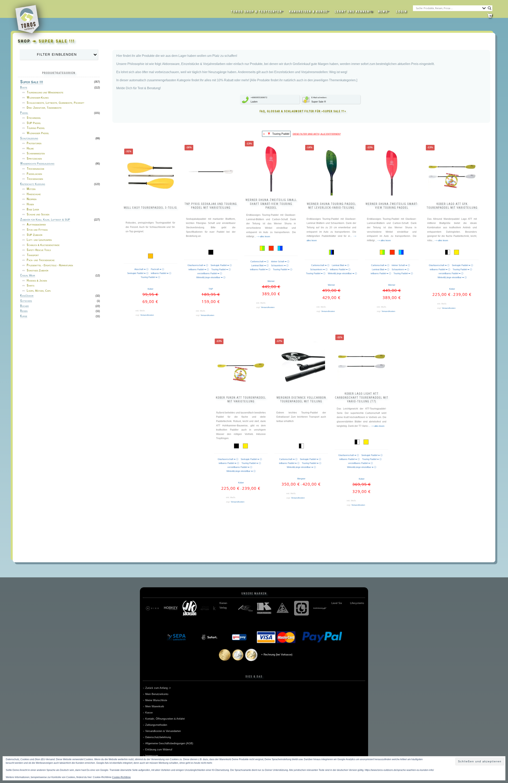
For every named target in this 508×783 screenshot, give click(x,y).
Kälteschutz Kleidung (32, 184)
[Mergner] (264, 608)
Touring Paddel (36, 128)
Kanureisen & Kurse (308, 11)
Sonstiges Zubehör (37, 270)
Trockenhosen (35, 178)
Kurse (23, 316)
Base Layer (33, 209)
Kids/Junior (27, 295)
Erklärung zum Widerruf (158, 749)
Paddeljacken (34, 173)
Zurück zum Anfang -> (158, 687)
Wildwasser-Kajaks (38, 97)
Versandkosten (147, 315)
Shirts (30, 285)
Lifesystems (245, 603)
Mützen (31, 189)
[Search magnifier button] (489, 8)
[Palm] (320, 608)
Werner (271, 281)
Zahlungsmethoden (156, 724)
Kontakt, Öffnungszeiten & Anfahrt (165, 718)
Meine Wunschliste (156, 700)
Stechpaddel (34, 117)
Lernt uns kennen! (353, 11)
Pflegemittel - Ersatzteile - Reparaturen (50, 265)
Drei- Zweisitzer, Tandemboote (44, 107)
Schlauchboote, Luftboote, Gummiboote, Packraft (55, 102)
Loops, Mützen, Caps (39, 290)
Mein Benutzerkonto (156, 694)
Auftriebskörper (36, 224)
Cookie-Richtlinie (121, 777)
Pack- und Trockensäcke (41, 260)
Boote (23, 87)
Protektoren (34, 143)
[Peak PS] (338, 608)
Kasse (149, 712)
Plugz (353, 603)
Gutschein (26, 301)
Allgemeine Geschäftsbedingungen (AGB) (169, 743)
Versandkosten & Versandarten (163, 731)
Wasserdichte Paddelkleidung (37, 163)
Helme (30, 148)
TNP (211, 289)
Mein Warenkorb (154, 706)
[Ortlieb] (301, 608)
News (383, 11)
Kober (150, 289)
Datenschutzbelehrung (158, 737)
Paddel (24, 113)
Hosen (30, 204)
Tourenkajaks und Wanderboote (45, 92)
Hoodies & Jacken (37, 280)
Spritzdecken (34, 158)
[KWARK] (152, 608)
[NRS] (282, 608)
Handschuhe (34, 194)
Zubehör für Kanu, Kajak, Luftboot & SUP (45, 219)
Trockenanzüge (35, 168)
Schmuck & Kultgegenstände (43, 245)
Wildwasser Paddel (38, 133)
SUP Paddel (34, 123)
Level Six (224, 603)
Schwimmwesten (36, 153)
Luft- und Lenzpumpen (39, 239)
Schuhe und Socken (38, 214)
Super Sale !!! (31, 82)
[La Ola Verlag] (171, 608)
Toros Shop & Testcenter (256, 11)
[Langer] (189, 608)
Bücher (24, 306)
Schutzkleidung (29, 138)
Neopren (32, 199)
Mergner (301, 478)
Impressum (151, 755)
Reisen (24, 311)
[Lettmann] (208, 608)
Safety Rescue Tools (39, 250)
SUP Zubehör (34, 234)
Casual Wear (27, 275)
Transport (33, 255)
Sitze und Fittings (37, 229)
